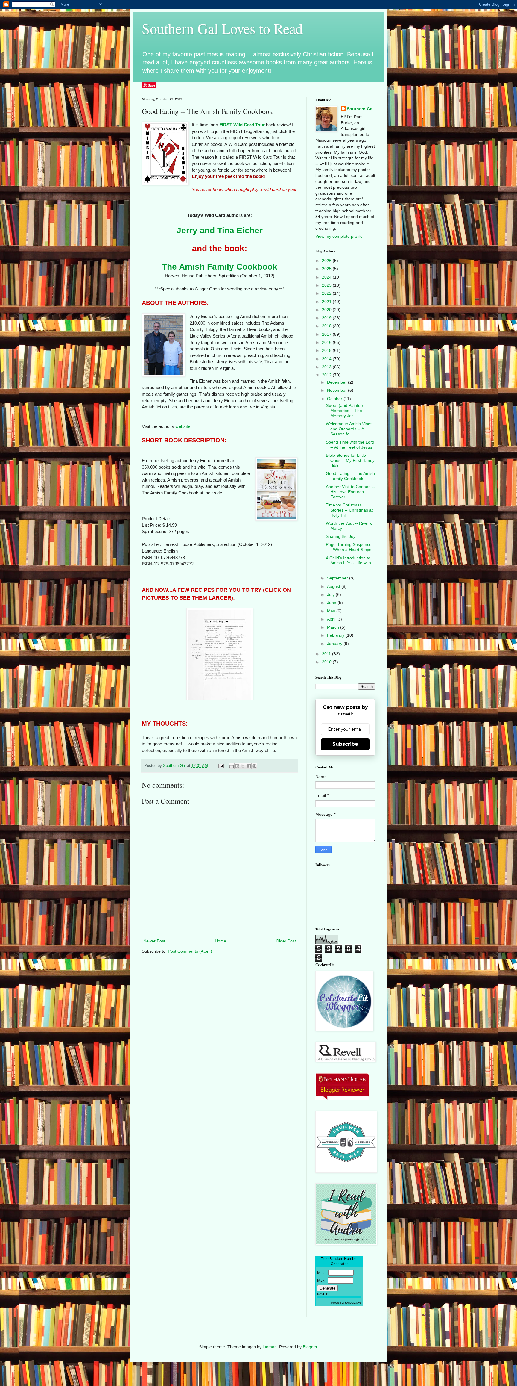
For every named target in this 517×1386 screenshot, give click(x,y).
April (332, 619)
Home (220, 941)
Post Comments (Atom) (190, 951)
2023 (327, 285)
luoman (270, 1346)
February (336, 635)
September (338, 578)
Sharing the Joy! (341, 536)
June (332, 602)
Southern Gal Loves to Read (222, 28)
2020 (327, 309)
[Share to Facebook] (249, 766)
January (335, 643)
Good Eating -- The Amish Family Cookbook (350, 476)
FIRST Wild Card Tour (242, 124)
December (337, 382)
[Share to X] (243, 766)
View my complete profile (339, 236)
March (333, 627)
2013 (327, 366)
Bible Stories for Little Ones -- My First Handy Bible (350, 460)
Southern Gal (360, 108)
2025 (327, 268)
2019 (327, 317)
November (337, 390)
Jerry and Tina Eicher (220, 230)
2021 (327, 301)
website (182, 426)
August (334, 586)
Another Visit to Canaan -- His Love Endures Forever (350, 491)
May (331, 611)
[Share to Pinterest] (254, 766)
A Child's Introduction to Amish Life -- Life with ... (348, 563)
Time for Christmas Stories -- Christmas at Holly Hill (349, 510)
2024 (327, 277)
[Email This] (232, 766)
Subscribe (345, 744)
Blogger (310, 1346)
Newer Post (154, 941)
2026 (327, 260)
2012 (327, 375)
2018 (327, 325)
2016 (327, 342)
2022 (327, 293)
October (335, 398)
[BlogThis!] (237, 766)
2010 (327, 661)
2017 (327, 334)
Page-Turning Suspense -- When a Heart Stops (350, 547)
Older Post (286, 941)
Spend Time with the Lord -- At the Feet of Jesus (350, 445)
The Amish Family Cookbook (219, 266)
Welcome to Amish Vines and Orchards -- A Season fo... (349, 428)
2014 (327, 358)
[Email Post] (221, 766)
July (331, 594)
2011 (327, 653)
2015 (327, 350)
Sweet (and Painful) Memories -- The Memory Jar (344, 410)
